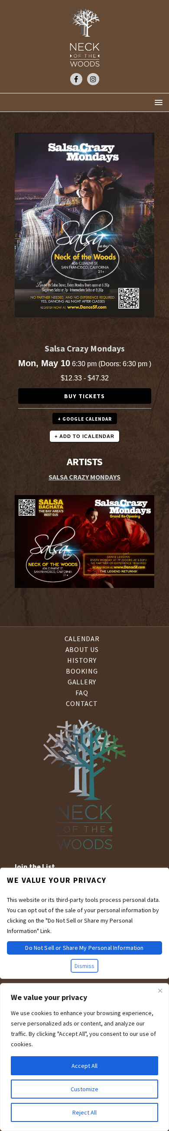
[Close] (160, 990)
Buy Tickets (84, 396)
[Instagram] (93, 79)
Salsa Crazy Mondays (84, 477)
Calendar (82, 639)
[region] (84, 1057)
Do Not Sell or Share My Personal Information (84, 948)
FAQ (81, 692)
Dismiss (84, 966)
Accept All (85, 1066)
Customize (84, 1089)
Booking (82, 671)
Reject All (84, 1112)
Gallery (82, 681)
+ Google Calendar (85, 419)
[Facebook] (76, 79)
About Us (82, 649)
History (81, 660)
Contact (82, 703)
